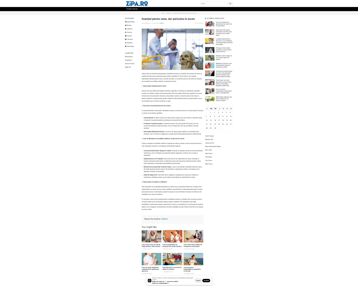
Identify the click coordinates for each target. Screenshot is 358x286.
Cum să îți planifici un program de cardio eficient (172, 245)
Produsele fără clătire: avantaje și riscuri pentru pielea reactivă (223, 49)
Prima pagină (132, 9)
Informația (208, 157)
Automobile (131, 22)
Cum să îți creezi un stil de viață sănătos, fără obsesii (151, 245)
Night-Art (128, 67)
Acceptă (206, 280)
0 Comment (200, 23)
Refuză (198, 280)
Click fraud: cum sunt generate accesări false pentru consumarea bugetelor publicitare (223, 82)
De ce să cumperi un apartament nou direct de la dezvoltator (224, 24)
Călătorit (129, 29)
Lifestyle (129, 39)
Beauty (129, 25)
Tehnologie (130, 46)
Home (163, 13)
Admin (162, 23)
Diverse (129, 32)
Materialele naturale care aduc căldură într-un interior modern (224, 98)
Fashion (129, 36)
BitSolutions (129, 56)
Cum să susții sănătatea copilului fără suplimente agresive (150, 269)
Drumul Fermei (129, 64)
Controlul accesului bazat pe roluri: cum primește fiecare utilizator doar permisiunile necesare (224, 74)
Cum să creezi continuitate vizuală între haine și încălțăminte (224, 91)
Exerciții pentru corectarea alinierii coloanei (172, 268)
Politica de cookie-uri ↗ (159, 281)
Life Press (208, 160)
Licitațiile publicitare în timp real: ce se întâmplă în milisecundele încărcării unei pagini (224, 41)
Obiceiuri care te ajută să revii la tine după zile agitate (224, 57)
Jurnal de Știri (209, 143)
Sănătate (169, 13)
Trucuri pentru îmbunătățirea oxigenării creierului (192, 269)
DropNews (128, 60)
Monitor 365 (209, 139)
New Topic (208, 150)
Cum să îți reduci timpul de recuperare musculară (193, 245)
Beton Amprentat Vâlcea (213, 146)
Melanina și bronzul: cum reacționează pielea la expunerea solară (224, 65)
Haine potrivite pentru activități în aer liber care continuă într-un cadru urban (224, 32)
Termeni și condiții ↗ (173, 281)
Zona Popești (209, 136)
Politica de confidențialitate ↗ (160, 283)
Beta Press (208, 164)
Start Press (209, 153)
